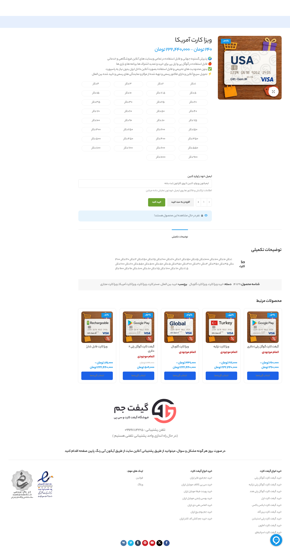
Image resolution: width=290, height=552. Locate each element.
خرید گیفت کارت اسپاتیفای (268, 532)
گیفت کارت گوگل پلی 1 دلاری (263, 347)
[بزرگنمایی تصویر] (273, 92)
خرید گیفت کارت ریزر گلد (269, 512)
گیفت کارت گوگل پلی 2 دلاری (141, 349)
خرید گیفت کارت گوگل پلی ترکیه (265, 485)
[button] (193, 84)
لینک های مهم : (135, 471)
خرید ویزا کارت (216, 284)
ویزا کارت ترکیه (221, 347)
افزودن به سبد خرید (180, 202)
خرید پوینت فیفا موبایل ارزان (198, 491)
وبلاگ (140, 485)
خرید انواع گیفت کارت (271, 471)
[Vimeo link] (131, 543)
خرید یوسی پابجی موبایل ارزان (197, 498)
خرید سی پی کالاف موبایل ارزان (196, 485)
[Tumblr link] (138, 543)
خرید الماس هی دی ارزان (200, 505)
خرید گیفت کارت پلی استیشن (267, 519)
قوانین (139, 478)
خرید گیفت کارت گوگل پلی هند (266, 491)
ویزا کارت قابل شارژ (97, 347)
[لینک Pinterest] (145, 543)
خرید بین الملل (169, 284)
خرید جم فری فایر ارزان (201, 478)
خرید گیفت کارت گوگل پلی (268, 478)
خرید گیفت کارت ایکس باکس (267, 505)
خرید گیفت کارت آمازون (270, 526)
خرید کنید (156, 202)
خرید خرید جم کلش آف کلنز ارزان (196, 519)
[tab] (180, 235)
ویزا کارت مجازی (109, 284)
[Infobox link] (145, 451)
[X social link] (159, 543)
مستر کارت (154, 284)
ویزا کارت (142, 284)
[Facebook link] (167, 543)
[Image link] (145, 411)
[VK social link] (124, 543)
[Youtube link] (152, 543)
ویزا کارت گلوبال (198, 284)
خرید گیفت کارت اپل (271, 498)
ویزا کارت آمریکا (127, 284)
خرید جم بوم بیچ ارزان (201, 512)
